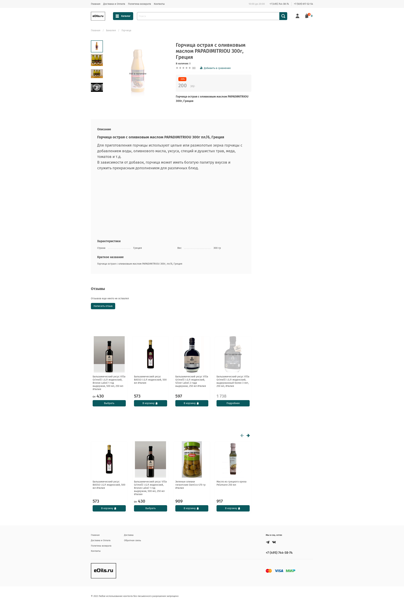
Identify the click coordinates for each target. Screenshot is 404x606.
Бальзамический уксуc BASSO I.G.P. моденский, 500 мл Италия (150, 379)
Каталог (126, 16)
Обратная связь (132, 540)
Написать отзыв (103, 305)
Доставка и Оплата (114, 3)
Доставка (129, 535)
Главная (95, 3)
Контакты (159, 3)
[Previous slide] (111, 73)
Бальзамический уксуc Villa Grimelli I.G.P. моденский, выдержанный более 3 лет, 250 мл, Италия (233, 381)
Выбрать (109, 403)
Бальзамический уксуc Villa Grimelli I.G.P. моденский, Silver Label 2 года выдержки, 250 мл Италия (191, 381)
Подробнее (233, 403)
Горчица (126, 30)
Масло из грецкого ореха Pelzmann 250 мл (232, 483)
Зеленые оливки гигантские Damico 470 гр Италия (190, 484)
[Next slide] (165, 73)
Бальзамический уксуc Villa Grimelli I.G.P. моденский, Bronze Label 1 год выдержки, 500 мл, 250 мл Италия (109, 383)
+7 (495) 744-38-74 (279, 3)
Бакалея (111, 30)
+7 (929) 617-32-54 (303, 3)
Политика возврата (139, 3)
